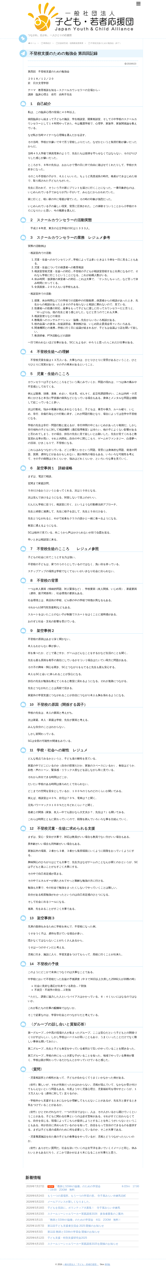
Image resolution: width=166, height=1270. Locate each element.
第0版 (107, 1264)
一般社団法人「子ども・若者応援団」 (81, 1264)
